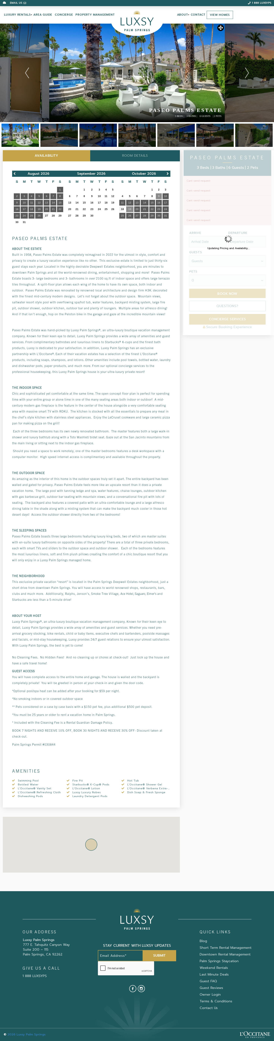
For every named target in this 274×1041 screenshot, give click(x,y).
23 (91, 209)
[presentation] (126, 968)
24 (99, 209)
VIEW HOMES (220, 15)
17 (99, 202)
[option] (137, 73)
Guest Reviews (211, 987)
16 (91, 202)
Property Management (95, 15)
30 (16, 222)
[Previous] (27, 72)
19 (112, 202)
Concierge (64, 15)
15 (84, 202)
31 (24, 222)
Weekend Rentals (214, 967)
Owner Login (210, 994)
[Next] (247, 72)
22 (84, 209)
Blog (203, 941)
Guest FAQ (208, 981)
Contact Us (209, 1008)
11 (106, 196)
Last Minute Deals (214, 974)
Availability (46, 155)
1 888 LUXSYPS (35, 976)
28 (53, 215)
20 (69, 209)
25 (106, 209)
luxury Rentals (17, 15)
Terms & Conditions (216, 1001)
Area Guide (42, 15)
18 (106, 202)
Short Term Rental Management (225, 947)
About (182, 15)
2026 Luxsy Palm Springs (26, 1034)
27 (46, 215)
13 (69, 202)
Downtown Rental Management (225, 954)
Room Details (135, 155)
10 (99, 196)
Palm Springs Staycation (219, 961)
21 (76, 209)
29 (60, 215)
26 (112, 209)
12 (112, 196)
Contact (198, 15)
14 (76, 202)
